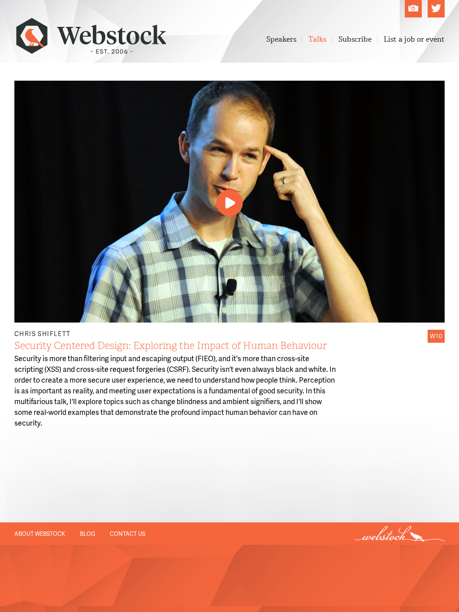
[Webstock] (91, 49)
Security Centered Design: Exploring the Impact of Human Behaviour (170, 345)
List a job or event (414, 39)
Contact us (127, 534)
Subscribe (355, 39)
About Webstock (39, 534)
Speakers (281, 39)
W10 (436, 336)
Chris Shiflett (42, 333)
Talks (317, 39)
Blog (87, 534)
